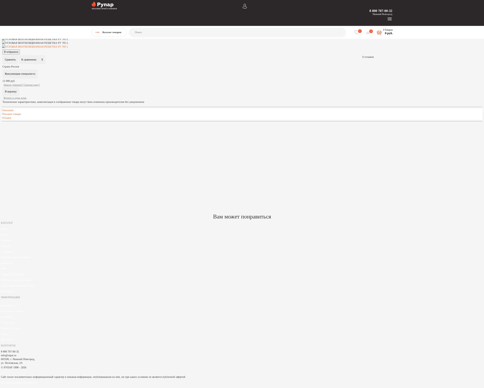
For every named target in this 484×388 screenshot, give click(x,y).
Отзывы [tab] (6, 117)
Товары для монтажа (12, 274)
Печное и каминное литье (15, 280)
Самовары (6, 251)
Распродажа (7, 291)
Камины (5, 240)
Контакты (6, 339)
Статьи (5, 333)
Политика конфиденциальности (19, 382)
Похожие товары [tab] (11, 114)
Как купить (7, 305)
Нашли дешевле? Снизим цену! (22, 85)
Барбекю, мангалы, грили (15, 257)
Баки (3, 268)
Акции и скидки (10, 328)
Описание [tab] (7, 110)
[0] (368, 32)
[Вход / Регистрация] (244, 5)
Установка (6, 316)
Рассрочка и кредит (12, 311)
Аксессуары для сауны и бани (18, 285)
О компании (8, 322)
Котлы (4, 234)
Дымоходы (7, 263)
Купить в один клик (15, 98)
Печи (4, 229)
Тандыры (6, 246)
